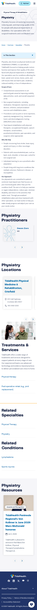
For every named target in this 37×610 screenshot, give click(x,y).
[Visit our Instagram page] (28, 581)
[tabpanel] (18, 134)
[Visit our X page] (18, 581)
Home (3, 45)
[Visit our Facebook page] (8, 581)
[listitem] (18, 525)
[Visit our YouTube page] (23, 581)
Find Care (10, 45)
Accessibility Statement (11, 602)
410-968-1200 (13, 306)
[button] (24, 3)
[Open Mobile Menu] (34, 3)
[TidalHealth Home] (9, 3)
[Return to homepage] (18, 576)
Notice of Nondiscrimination (24, 598)
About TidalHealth (9, 588)
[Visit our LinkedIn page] (13, 581)
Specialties (19, 45)
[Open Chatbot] (31, 604)
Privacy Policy (7, 598)
